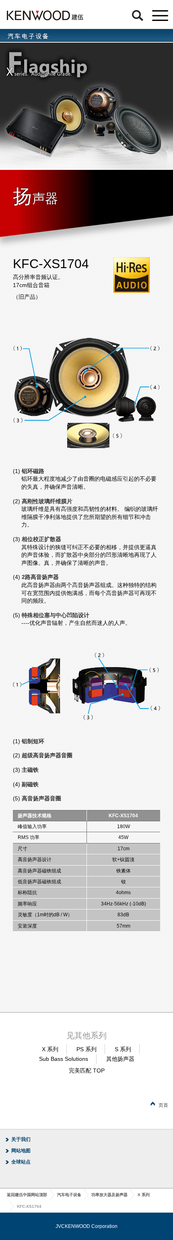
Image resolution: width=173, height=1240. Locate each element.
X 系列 (50, 1049)
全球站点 (21, 1162)
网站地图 (21, 1150)
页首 (163, 1105)
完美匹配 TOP (87, 1070)
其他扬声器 (120, 1059)
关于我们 (21, 1139)
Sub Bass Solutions (63, 1059)
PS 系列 (86, 1049)
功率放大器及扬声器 (109, 1194)
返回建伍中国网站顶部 (27, 1194)
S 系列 (123, 1049)
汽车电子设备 (69, 1194)
